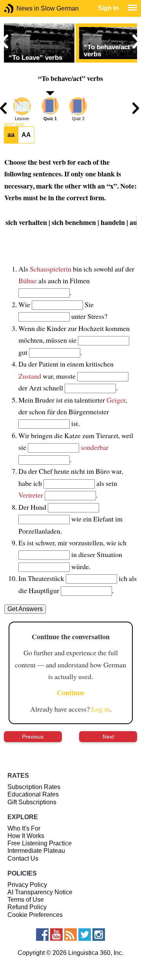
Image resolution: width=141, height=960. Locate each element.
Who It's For (23, 828)
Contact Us (22, 858)
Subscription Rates (33, 787)
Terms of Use (25, 899)
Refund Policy (27, 907)
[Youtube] (56, 934)
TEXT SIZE (14, 125)
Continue (71, 692)
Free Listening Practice (39, 843)
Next (108, 736)
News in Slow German (20, 8)
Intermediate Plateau (36, 850)
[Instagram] (98, 934)
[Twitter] (84, 934)
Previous (32, 736)
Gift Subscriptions (31, 802)
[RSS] (70, 934)
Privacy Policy (27, 884)
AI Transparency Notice (39, 892)
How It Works (25, 835)
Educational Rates (33, 794)
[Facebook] (42, 934)
